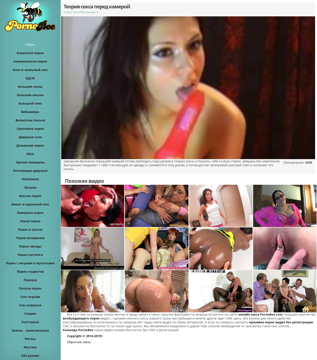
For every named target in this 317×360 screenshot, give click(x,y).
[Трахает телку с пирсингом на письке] (285, 248)
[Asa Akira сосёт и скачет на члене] (221, 206)
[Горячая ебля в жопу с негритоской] (221, 248)
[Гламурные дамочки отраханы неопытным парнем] (157, 248)
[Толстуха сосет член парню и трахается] (285, 206)
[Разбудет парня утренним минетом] (93, 291)
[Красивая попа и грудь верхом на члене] (221, 291)
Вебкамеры (88, 12)
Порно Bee (71, 12)
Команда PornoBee (78, 330)
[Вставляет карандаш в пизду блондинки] (93, 248)
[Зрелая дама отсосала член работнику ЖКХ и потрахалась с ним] (93, 206)
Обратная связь (79, 342)
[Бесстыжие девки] (157, 206)
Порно (30, 44)
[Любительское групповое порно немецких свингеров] (285, 291)
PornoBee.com (271, 314)
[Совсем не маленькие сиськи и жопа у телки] (157, 291)
